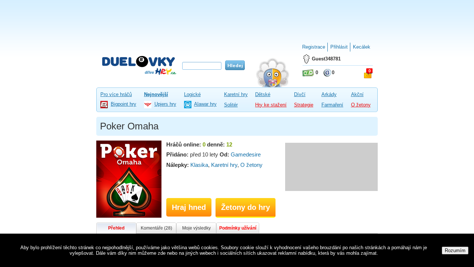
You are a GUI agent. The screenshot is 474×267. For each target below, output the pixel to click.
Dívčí (300, 94)
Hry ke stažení (271, 105)
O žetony (361, 105)
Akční (357, 94)
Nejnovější (156, 94)
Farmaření (332, 105)
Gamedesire (246, 154)
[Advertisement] (237, 18)
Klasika (199, 165)
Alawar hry (205, 104)
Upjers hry (165, 104)
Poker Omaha (129, 126)
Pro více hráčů (116, 94)
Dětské (262, 94)
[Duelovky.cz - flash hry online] (139, 65)
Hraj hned (189, 207)
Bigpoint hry (123, 104)
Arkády (329, 94)
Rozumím (455, 250)
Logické (192, 94)
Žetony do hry (245, 207)
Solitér (231, 105)
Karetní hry (236, 94)
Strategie (303, 105)
